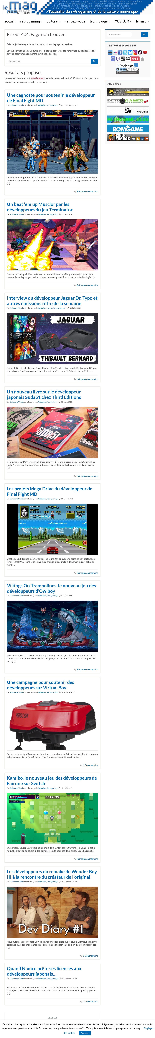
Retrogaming (52, 105)
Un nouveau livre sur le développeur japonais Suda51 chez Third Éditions (44, 394)
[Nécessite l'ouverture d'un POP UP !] (127, 68)
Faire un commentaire (87, 191)
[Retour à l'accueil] (77, 8)
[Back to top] (148, 1031)
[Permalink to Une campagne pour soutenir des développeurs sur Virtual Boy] (52, 723)
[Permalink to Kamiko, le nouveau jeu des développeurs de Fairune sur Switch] (52, 818)
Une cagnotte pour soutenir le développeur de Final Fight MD (51, 97)
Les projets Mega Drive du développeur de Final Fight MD (49, 491)
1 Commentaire (90, 765)
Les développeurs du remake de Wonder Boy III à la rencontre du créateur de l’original (52, 874)
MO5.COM (122, 21)
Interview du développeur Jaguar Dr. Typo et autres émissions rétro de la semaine (52, 300)
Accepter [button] (85, 1033)
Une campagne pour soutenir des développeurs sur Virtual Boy (40, 684)
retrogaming (30, 21)
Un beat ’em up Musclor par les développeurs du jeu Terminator (40, 206)
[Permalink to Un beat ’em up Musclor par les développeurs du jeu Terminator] (52, 244)
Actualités (42, 105)
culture (53, 21)
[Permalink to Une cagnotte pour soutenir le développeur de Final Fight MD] (52, 141)
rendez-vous (75, 21)
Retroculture (61, 308)
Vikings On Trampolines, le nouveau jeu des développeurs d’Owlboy (51, 588)
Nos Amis (51, 308)
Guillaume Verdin (17, 105)
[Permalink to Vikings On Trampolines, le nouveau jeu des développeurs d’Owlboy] (52, 625)
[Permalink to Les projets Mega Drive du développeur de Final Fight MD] (52, 529)
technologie (99, 21)
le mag (142, 21)
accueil (10, 21)
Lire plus (52, 1017)
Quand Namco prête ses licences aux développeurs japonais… (44, 971)
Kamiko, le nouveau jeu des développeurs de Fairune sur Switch (52, 780)
